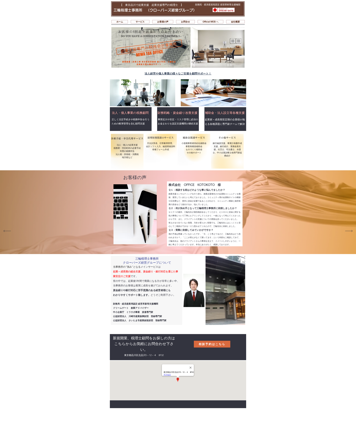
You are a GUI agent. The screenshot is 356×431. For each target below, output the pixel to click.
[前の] (7, 231)
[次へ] (349, 231)
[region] (127, 152)
